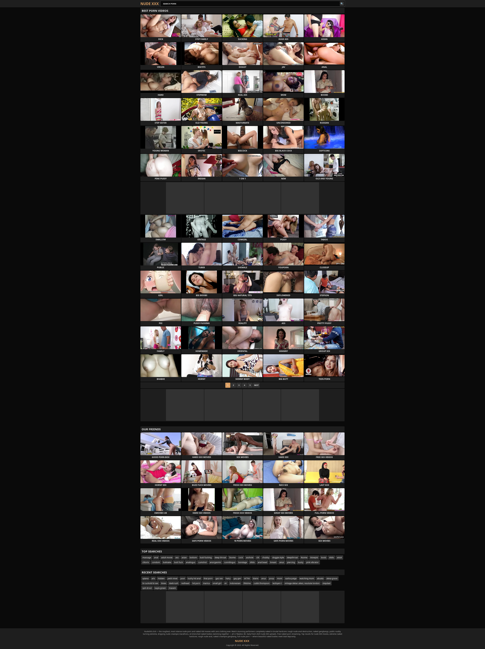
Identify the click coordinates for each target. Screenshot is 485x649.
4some (304, 557)
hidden (161, 578)
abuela (320, 578)
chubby (265, 557)
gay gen (237, 578)
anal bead (262, 562)
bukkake (167, 562)
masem (172, 588)
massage (146, 557)
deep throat (220, 557)
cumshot (202, 562)
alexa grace (331, 578)
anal (156, 557)
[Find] (342, 4)
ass (177, 557)
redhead (185, 583)
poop (271, 578)
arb (153, 578)
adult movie (166, 557)
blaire (255, 578)
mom (279, 578)
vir (225, 583)
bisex (163, 583)
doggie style (278, 557)
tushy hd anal (194, 578)
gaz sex (219, 578)
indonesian (235, 583)
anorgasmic (215, 562)
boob (323, 557)
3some (232, 557)
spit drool (147, 588)
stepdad (326, 583)
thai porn (208, 578)
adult (339, 557)
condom (156, 562)
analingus (190, 562)
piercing (291, 562)
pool (182, 578)
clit (257, 557)
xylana (145, 578)
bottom (193, 557)
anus (281, 562)
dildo (252, 562)
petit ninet (172, 578)
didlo (331, 557)
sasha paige (291, 578)
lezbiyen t (277, 583)
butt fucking (206, 557)
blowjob (314, 557)
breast (273, 562)
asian (184, 557)
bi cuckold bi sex (150, 583)
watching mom (307, 578)
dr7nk (247, 578)
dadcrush (173, 583)
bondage (242, 562)
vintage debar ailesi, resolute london (302, 583)
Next (256, 385)
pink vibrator (312, 562)
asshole (249, 557)
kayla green (160, 588)
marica (206, 583)
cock (241, 557)
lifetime (247, 583)
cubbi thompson (262, 583)
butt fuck (178, 562)
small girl (217, 583)
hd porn (196, 583)
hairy (228, 578)
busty (300, 562)
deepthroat (292, 557)
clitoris (145, 562)
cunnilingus (229, 562)
